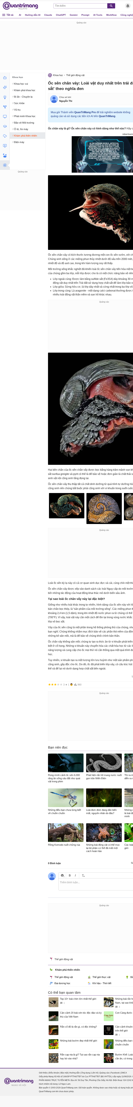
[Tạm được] (52, 684)
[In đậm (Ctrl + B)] (70, 875)
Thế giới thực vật (101, 977)
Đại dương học (62, 983)
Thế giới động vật (75, 75)
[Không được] (49, 684)
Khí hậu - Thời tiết (101, 983)
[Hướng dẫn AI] (5, 97)
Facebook (115, 1073)
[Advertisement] (22, 194)
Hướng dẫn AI (32, 15)
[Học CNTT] (5, 126)
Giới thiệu (43, 1073)
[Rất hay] (61, 684)
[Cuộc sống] (5, 155)
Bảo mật (64, 1073)
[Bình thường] (55, 684)
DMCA (124, 1073)
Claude (48, 15)
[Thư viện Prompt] (5, 87)
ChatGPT (61, 15)
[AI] (5, 78)
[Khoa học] (5, 165)
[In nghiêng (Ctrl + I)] (75, 875)
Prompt (85, 15)
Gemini (74, 15)
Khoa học (58, 75)
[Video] (5, 146)
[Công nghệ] (5, 116)
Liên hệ (94, 1073)
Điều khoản (54, 1073)
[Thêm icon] (62, 875)
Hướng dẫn (74, 1073)
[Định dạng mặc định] (83, 875)
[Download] (5, 136)
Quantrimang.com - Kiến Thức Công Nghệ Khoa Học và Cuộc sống (22, 5)
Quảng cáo (104, 1073)
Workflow (111, 15)
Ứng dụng (85, 1073)
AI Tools (97, 15)
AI (20, 15)
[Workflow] (5, 107)
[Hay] (58, 684)
